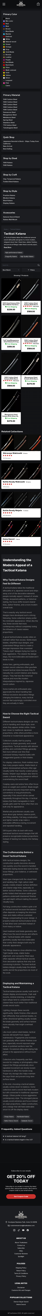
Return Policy (21, 1271)
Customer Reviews (21, 1254)
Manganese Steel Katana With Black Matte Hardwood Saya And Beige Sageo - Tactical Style (31, 378)
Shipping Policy (21, 1268)
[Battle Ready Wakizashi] (21, 471)
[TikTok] (19, 1230)
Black (8, 18)
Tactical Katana (15, 229)
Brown (8, 29)
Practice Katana (9, 195)
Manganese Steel (10, 115)
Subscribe (21, 1248)
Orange (8, 47)
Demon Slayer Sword (21, 1302)
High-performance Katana (13, 252)
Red (7, 24)
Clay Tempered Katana (12, 179)
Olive (8, 67)
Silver (8, 78)
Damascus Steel (9, 112)
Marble (8, 34)
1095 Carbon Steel (10, 110)
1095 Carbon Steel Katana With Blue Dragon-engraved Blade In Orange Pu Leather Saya (31, 341)
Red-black (10, 65)
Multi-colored (11, 70)
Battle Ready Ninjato (12, 510)
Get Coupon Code (21, 1196)
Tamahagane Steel (10, 128)
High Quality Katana (26, 256)
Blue (7, 26)
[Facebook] (28, 1230)
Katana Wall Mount (10, 219)
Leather (9, 57)
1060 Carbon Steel (10, 102)
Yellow (8, 75)
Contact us (21, 1245)
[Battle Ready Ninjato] (21, 500)
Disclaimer (21, 1287)
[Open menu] (4, 4)
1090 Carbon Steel (10, 107)
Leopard (9, 80)
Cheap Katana (9, 1116)
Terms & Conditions (21, 1273)
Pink (7, 83)
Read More (7, 247)
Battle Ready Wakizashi (14, 482)
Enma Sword (8, 539)
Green (8, 44)
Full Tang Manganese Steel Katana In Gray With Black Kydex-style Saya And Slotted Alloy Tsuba (11, 341)
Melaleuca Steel (9, 117)
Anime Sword (21, 1304)
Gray (7, 49)
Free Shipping (12, 307)
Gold (7, 73)
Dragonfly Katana (11, 256)
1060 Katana (7, 163)
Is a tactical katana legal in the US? (19, 1140)
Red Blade (9, 62)
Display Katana (8, 203)
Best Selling (7, 149)
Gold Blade (10, 52)
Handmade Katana (23, 1116)
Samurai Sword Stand (11, 217)
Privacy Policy (21, 1276)
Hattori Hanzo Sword (11, 1121)
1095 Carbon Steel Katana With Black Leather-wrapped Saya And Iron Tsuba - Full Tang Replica (11, 378)
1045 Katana (7, 165)
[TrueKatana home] (21, 4)
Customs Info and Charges (21, 1290)
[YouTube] (23, 1230)
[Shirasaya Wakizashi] (21, 442)
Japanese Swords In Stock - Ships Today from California (21, 142)
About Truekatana (21, 1242)
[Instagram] (14, 1230)
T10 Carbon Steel (9, 125)
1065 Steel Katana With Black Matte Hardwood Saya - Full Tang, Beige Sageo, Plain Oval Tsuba (11, 303)
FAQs (21, 1251)
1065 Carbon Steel (10, 104)
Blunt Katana (8, 200)
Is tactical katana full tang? (15, 1136)
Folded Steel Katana (11, 182)
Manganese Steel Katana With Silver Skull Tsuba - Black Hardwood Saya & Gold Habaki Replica (11, 415)
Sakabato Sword (26, 1121)
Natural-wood (11, 42)
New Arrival (7, 146)
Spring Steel (8, 120)
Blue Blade (10, 31)
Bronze (8, 55)
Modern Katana (9, 198)
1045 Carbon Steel (10, 99)
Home (6, 229)
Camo (8, 86)
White (8, 39)
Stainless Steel (9, 123)
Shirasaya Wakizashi (12, 453)
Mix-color (9, 21)
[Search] (38, 265)
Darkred (9, 36)
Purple (8, 60)
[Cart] (38, 4)
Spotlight (21, 1256)
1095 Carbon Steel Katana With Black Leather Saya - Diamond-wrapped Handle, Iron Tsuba (31, 303)
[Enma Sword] (21, 528)
